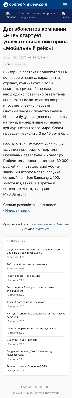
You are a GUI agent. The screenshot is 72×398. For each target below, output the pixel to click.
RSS (48, 386)
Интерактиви (16, 210)
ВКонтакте (42, 229)
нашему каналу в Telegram (50, 224)
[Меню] (65, 4)
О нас (38, 386)
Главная (26, 386)
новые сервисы (15, 64)
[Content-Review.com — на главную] (25, 4)
